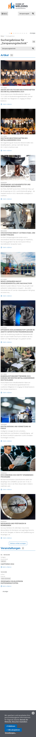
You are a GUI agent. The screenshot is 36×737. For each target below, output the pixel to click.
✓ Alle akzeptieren (13, 730)
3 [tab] (13, 33)
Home (2, 36)
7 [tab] (21, 33)
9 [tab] (25, 33)
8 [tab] (23, 33)
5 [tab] (17, 33)
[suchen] (33, 14)
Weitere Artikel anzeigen (18, 543)
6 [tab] (19, 33)
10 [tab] (27, 33)
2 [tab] (11, 33)
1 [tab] (9, 33)
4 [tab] (15, 33)
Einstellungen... (10, 733)
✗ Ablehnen (11, 726)
